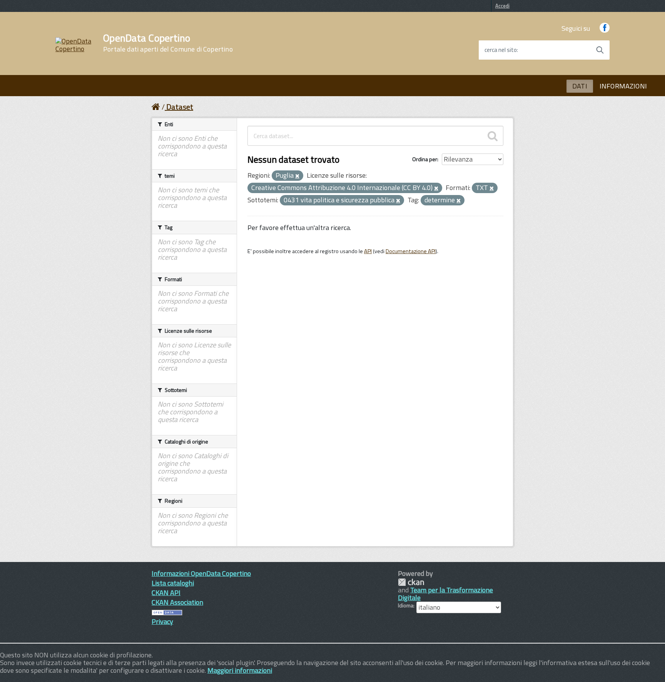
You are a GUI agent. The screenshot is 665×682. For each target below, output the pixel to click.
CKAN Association (177, 602)
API (368, 251)
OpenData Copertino (168, 43)
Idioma (405, 605)
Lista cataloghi (173, 583)
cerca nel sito (501, 50)
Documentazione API (411, 251)
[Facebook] (605, 28)
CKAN (411, 582)
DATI (579, 86)
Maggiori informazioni (239, 670)
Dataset (179, 107)
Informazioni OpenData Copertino (201, 573)
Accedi (502, 6)
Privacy (162, 621)
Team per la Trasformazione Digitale (445, 594)
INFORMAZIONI (623, 86)
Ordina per (424, 159)
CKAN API (166, 592)
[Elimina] (297, 176)
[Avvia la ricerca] (600, 50)
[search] (493, 136)
